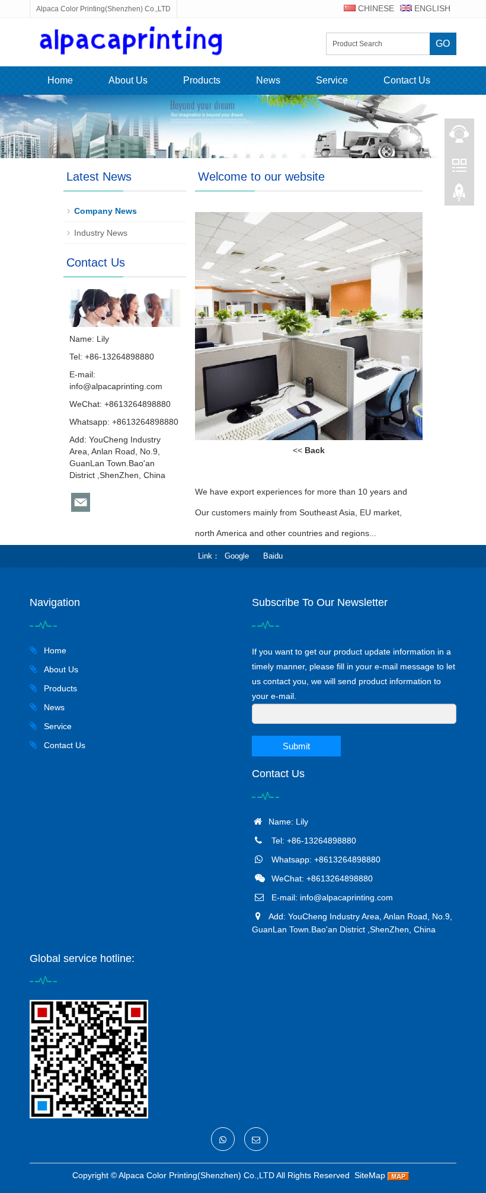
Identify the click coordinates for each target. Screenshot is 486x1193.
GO (443, 44)
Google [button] (237, 555)
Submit (296, 746)
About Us (128, 80)
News (268, 80)
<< (309, 450)
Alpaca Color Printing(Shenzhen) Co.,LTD (196, 1175)
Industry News (100, 233)
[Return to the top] (459, 196)
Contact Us (406, 80)
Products (201, 80)
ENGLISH (431, 8)
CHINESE (375, 8)
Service (332, 80)
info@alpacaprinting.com (115, 386)
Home (60, 80)
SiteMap (369, 1175)
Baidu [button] (273, 555)
